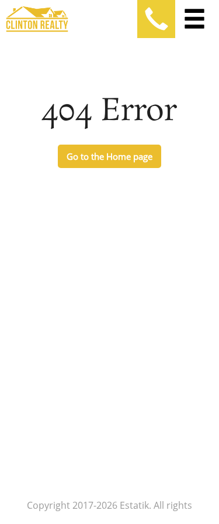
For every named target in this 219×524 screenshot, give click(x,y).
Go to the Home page (109, 156)
